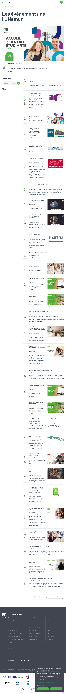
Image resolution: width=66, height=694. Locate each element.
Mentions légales (5, 670)
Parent (10, 649)
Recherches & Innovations (35, 633)
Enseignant (11, 645)
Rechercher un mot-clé (9, 83)
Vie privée (14, 670)
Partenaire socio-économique (15, 639)
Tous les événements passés (37, 596)
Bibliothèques (50, 636)
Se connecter (50, 639)
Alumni (10, 642)
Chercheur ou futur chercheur (15, 633)
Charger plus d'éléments (55, 597)
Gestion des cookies (23, 670)
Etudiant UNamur (12, 630)
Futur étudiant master (13, 624)
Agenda (49, 627)
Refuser (56, 689)
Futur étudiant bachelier (14, 621)
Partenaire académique (14, 636)
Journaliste (11, 652)
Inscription (49, 621)
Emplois (49, 633)
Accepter (43, 689)
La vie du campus (33, 630)
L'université (31, 621)
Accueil (3, 6)
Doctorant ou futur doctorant (15, 627)
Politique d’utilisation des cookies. (45, 682)
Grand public (11, 655)
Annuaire (49, 624)
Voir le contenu (33, 50)
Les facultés (31, 624)
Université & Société (33, 636)
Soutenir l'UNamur (33, 639)
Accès (48, 630)
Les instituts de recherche (35, 627)
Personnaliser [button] (40, 685)
